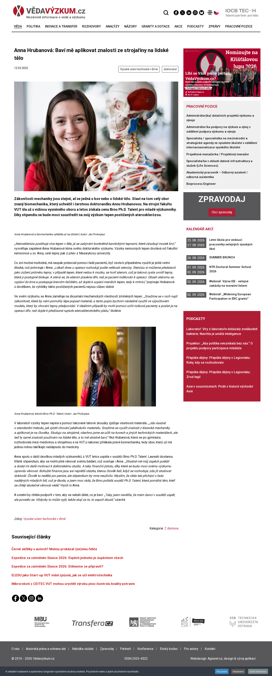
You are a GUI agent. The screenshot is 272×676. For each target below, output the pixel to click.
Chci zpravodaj (222, 212)
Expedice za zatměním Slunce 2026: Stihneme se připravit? (57, 566)
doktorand (170, 69)
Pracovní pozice (201, 106)
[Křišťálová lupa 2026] (222, 72)
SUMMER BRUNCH (222, 257)
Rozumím (222, 671)
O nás (16, 649)
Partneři (125, 649)
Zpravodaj (222, 199)
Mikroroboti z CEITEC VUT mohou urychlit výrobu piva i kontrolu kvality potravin (73, 584)
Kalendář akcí (199, 229)
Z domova (171, 528)
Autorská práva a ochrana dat (46, 649)
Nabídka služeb (83, 649)
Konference (145, 649)
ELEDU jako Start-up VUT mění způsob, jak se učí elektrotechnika (62, 575)
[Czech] (216, 12)
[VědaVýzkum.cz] (47, 10)
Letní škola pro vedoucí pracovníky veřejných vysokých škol (230, 244)
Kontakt (210, 649)
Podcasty (195, 319)
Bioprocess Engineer (201, 184)
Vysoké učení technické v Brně (139, 69)
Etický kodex (169, 649)
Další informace (257, 671)
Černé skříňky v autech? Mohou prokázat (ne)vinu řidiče (54, 549)
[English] (210, 12)
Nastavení (238, 671)
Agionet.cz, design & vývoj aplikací (231, 658)
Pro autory (191, 649)
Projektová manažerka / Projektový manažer (217, 154)
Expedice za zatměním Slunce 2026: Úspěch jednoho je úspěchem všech (67, 558)
